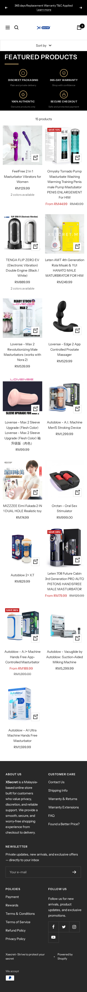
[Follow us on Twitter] (64, 927)
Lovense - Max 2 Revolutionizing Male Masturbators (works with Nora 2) (22, 352)
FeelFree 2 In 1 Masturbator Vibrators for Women (22, 176)
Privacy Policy (15, 939)
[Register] (74, 872)
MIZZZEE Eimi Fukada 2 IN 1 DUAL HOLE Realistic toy (22, 508)
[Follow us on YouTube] (53, 937)
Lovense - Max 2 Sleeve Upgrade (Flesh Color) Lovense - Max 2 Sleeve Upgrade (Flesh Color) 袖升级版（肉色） (22, 432)
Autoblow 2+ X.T (22, 575)
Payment (12, 897)
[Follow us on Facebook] (53, 927)
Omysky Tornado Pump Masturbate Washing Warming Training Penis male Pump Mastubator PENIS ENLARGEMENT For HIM (64, 184)
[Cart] (79, 27)
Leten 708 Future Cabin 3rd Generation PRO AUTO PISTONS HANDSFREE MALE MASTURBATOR (64, 581)
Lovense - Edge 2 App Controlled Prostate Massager (64, 349)
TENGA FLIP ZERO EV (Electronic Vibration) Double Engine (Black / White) (22, 268)
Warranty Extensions (63, 807)
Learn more (44, 9)
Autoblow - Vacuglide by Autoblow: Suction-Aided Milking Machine (64, 657)
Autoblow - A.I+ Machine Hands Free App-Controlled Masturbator (22, 657)
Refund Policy (16, 930)
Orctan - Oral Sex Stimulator (64, 508)
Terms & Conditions (20, 914)
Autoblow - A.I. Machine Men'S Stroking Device (64, 425)
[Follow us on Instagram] (74, 927)
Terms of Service (18, 922)
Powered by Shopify (65, 956)
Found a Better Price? (64, 824)
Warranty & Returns (62, 799)
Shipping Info (58, 790)
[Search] (16, 27)
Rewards (12, 905)
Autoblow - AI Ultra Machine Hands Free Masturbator (22, 735)
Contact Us (56, 782)
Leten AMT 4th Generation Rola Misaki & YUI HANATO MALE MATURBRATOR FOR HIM (64, 268)
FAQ (51, 816)
